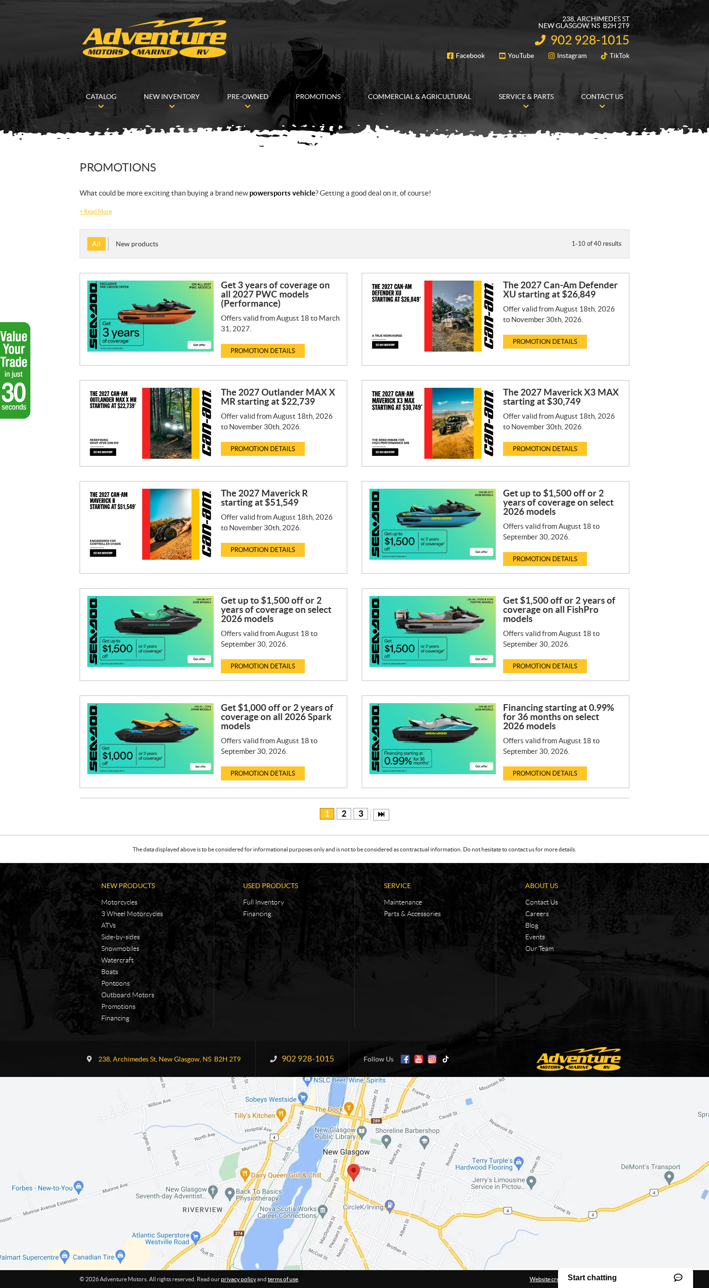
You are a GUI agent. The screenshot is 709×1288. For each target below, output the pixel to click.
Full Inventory (263, 902)
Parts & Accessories (412, 914)
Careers (537, 914)
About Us (541, 886)
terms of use (283, 1279)
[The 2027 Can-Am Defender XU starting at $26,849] (432, 316)
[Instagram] (432, 1059)
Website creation (551, 1279)
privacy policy (238, 1279)
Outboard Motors (127, 995)
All (96, 244)
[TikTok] (445, 1059)
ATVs (108, 925)
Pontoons (115, 983)
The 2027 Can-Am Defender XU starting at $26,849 (560, 289)
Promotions (118, 1006)
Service (397, 886)
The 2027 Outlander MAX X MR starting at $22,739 (278, 397)
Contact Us (541, 902)
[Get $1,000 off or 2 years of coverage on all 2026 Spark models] (150, 738)
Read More (96, 211)
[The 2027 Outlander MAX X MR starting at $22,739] (150, 423)
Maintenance (403, 902)
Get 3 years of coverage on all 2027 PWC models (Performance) (275, 294)
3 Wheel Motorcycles (132, 914)
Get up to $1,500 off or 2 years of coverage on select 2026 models (558, 502)
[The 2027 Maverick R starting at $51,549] (150, 524)
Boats (109, 972)
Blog (531, 925)
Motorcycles (119, 902)
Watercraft (117, 960)
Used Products (270, 886)
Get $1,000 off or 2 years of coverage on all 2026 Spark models (277, 716)
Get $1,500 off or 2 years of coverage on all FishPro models (559, 609)
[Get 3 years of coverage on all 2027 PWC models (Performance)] (150, 316)
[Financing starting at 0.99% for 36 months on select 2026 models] (432, 738)
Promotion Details (263, 350)
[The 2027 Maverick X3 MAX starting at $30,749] (432, 423)
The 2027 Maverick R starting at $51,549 (264, 498)
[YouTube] (418, 1059)
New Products (128, 886)
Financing (115, 1018)
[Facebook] (405, 1059)
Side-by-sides (120, 937)
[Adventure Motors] (154, 37)
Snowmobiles (120, 948)
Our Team (539, 948)
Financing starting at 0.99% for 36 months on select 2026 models (558, 716)
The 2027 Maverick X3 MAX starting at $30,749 (561, 397)
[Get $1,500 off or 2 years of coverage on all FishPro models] (432, 631)
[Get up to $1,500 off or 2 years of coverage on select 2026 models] (432, 524)
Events (535, 937)
